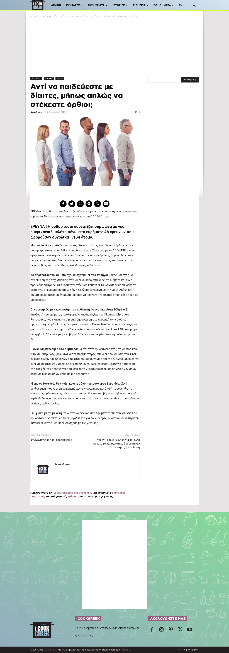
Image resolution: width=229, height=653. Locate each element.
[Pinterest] (170, 630)
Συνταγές (73, 5)
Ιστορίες (119, 5)
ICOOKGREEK (50, 650)
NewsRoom (36, 112)
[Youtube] (189, 630)
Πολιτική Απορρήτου (188, 649)
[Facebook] (151, 630)
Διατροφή (46, 16)
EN (180, 5)
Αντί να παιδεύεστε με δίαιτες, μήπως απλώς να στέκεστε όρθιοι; (76, 95)
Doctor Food (61, 16)
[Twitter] (180, 630)
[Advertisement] (114, 45)
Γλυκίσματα (96, 5)
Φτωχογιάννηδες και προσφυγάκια (51, 439)
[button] (194, 5)
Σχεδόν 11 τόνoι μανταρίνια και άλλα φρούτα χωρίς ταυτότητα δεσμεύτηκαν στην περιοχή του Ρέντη (116, 443)
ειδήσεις (73, 496)
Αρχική (56, 5)
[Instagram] (161, 630)
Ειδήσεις (139, 5)
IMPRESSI (125, 650)
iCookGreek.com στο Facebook (71, 492)
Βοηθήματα (162, 5)
